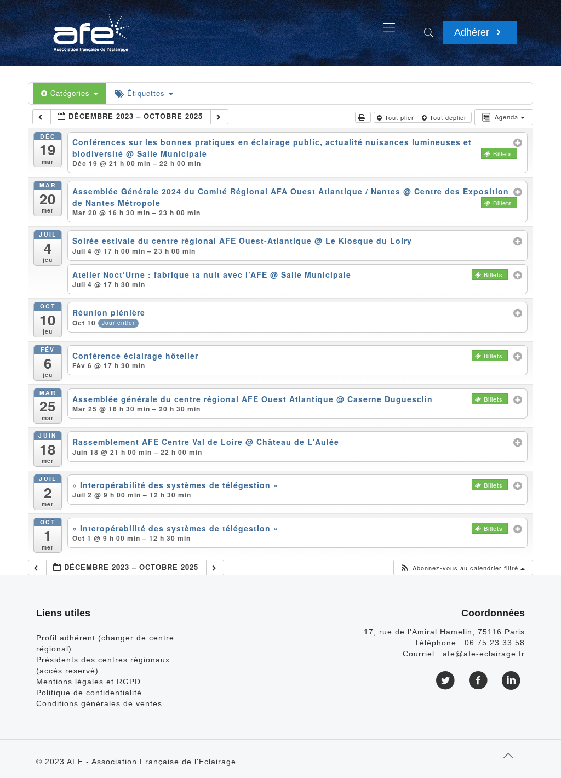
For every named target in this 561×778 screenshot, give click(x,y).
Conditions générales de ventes (99, 703)
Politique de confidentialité (89, 692)
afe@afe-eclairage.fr (484, 653)
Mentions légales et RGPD (88, 681)
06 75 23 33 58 (495, 642)
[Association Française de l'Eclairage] (90, 27)
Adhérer (473, 32)
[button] (462, 567)
